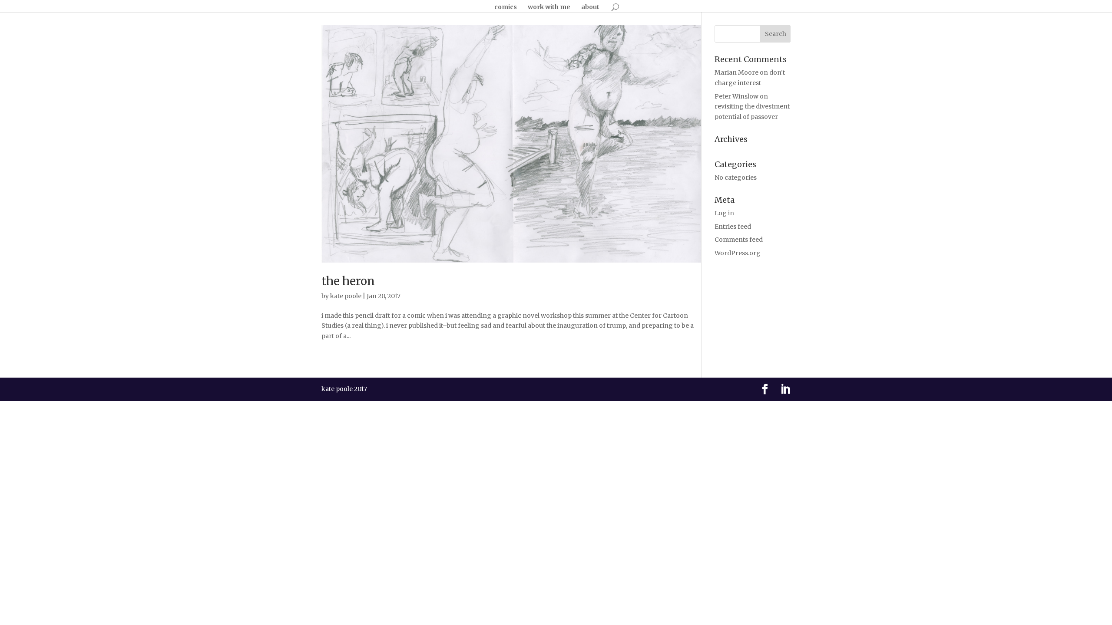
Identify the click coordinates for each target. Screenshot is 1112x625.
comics (505, 7)
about (590, 7)
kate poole (345, 296)
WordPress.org (738, 253)
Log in (724, 213)
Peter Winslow (736, 96)
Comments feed (739, 239)
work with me (549, 7)
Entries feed (733, 226)
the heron (348, 281)
